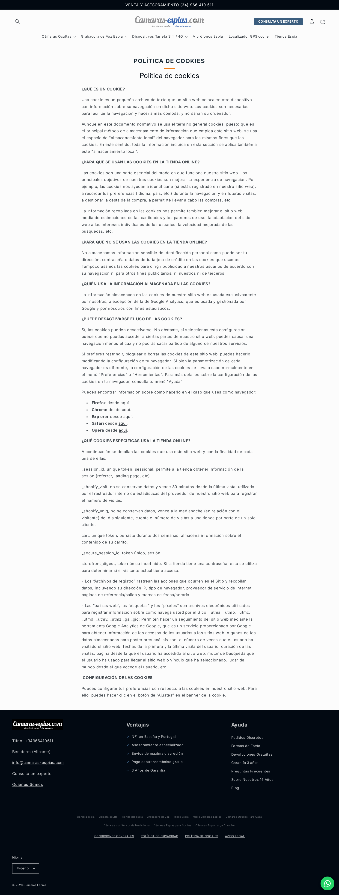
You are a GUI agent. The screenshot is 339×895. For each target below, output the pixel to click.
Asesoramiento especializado (158, 745)
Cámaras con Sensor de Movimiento (127, 825)
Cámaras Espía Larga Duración (215, 825)
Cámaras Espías (35, 885)
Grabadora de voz (158, 816)
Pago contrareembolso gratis (157, 762)
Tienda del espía (132, 816)
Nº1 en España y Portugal (154, 737)
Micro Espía (181, 816)
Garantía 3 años (245, 763)
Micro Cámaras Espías (207, 816)
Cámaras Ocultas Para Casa (244, 816)
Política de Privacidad (159, 836)
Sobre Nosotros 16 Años (252, 780)
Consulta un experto (32, 773)
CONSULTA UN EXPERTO (278, 21)
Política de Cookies (201, 836)
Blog (235, 788)
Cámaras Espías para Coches (172, 825)
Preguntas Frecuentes (251, 771)
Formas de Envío (245, 746)
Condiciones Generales (114, 836)
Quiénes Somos (27, 784)
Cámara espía (86, 816)
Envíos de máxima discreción (157, 753)
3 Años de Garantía (148, 770)
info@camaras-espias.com (38, 762)
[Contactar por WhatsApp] (327, 883)
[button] (17, 21)
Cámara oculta (108, 816)
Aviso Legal (235, 836)
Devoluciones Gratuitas (252, 754)
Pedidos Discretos (247, 738)
